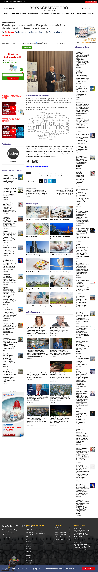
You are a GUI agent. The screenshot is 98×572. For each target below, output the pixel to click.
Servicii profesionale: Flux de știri (37, 219)
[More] (70, 43)
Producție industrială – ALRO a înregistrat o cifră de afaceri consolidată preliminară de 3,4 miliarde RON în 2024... (60, 420)
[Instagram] (86, 8)
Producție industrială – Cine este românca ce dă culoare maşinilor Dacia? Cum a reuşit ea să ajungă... (37, 375)
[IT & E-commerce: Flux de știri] (61, 247)
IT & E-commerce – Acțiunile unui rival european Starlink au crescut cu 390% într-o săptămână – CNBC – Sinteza (82, 331)
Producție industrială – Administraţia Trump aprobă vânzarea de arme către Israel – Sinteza (37, 398)
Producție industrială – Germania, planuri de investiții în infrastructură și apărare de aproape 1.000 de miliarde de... (60, 376)
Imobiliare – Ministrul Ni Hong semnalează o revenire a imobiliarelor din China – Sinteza (9, 249)
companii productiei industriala (39, 173)
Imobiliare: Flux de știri (34, 255)
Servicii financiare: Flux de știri (60, 219)
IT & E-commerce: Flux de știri (60, 255)
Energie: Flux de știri (33, 289)
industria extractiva (32, 175)
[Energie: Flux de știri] (37, 281)
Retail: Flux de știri (32, 236)
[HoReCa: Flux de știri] (37, 264)
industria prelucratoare (44, 175)
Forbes (7, 43)
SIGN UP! (13, 78)
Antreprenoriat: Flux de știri (59, 289)
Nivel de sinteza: (26, 43)
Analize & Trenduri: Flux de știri (37, 306)
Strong (45, 43)
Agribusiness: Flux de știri (59, 306)
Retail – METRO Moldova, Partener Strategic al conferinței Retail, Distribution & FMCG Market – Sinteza (82, 346)
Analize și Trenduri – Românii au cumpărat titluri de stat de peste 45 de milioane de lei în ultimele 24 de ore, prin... (82, 76)
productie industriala (57, 175)
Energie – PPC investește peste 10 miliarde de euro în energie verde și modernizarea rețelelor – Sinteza (10, 179)
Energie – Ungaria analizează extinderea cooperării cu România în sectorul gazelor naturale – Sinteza (9, 207)
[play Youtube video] (13, 108)
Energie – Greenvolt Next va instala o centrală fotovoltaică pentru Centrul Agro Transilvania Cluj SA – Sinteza (10, 236)
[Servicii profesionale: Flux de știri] (37, 212)
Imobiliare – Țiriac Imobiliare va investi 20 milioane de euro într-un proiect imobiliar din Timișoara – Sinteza (10, 193)
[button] (93, 8)
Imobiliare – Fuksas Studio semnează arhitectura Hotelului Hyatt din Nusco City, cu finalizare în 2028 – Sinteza (10, 359)
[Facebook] (82, 8)
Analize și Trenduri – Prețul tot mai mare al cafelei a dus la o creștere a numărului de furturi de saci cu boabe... (82, 124)
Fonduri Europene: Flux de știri (60, 272)
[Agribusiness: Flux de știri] (61, 298)
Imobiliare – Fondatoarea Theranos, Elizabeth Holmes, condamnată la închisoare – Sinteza (64, 192)
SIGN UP (88, 569)
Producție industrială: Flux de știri (60, 237)
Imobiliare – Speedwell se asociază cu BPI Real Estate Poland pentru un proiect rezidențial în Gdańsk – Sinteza (10, 221)
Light (34, 43)
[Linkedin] (54, 181)
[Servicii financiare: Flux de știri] (61, 212)
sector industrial (68, 175)
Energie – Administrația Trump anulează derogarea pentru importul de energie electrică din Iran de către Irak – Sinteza (9, 264)
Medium (39, 43)
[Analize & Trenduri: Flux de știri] (37, 298)
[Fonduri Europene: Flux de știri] (61, 264)
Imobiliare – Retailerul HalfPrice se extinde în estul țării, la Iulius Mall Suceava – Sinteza (9, 278)
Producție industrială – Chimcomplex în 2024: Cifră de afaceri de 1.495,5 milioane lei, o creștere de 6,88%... (37, 420)
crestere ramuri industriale (55, 173)
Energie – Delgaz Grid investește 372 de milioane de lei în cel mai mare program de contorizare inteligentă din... (10, 328)
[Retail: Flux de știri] (37, 229)
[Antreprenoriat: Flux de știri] (61, 281)
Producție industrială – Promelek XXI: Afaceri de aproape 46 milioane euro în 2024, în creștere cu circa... (60, 352)
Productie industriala (8, 22)
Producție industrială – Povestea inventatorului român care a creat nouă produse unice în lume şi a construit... (59, 330)
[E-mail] (41, 181)
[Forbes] (13, 153)
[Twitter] (89, 8)
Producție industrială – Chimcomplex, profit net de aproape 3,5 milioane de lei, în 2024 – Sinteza (60, 398)
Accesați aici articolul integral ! (37, 166)
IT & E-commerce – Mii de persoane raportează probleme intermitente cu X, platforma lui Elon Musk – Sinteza (82, 286)
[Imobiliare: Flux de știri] (37, 247)
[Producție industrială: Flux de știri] (61, 229)
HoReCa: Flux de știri (33, 272)
